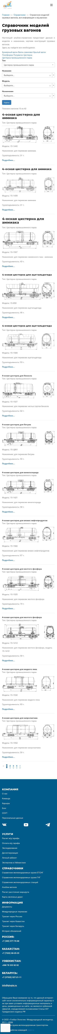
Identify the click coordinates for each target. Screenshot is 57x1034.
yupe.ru (31, 1029)
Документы (7, 906)
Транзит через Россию (12, 916)
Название (6, 70)
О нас (4, 793)
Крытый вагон (39, 52)
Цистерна (28, 54)
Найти (6, 102)
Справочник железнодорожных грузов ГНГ (21, 877)
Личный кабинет (9, 857)
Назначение (7, 91)
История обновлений (11, 930)
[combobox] (28, 64)
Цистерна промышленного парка (17, 57)
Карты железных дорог (12, 896)
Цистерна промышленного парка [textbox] (19, 64)
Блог (4, 808)
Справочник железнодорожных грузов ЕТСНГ (22, 872)
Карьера (6, 803)
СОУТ (4, 813)
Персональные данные (12, 817)
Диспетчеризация (10, 852)
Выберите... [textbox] (9, 75)
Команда (6, 798)
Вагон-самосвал (25, 52)
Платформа (7, 54)
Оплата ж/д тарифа (11, 843)
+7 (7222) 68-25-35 (10, 953)
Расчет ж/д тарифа (10, 838)
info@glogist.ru (9, 985)
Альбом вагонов (9, 887)
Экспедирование (9, 847)
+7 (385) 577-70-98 (10, 940)
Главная (6, 14)
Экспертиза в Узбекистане (14, 862)
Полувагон (18, 54)
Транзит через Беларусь (13, 926)
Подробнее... (8, 160)
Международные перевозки (14, 911)
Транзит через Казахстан (13, 921)
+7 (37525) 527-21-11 (11, 977)
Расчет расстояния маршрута (15, 891)
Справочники (20, 14)
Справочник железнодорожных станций (20, 882)
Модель (6, 81)
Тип (4, 60)
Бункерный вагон (10, 52)
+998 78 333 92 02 (10, 965)
